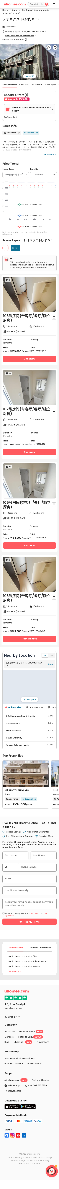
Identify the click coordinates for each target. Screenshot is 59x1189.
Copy (50, 664)
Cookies (27, 1157)
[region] (30, 687)
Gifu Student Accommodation (34, 10)
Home (5, 10)
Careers (9, 1036)
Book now (29, 358)
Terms (10, 1157)
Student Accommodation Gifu (22, 956)
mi (45, 655)
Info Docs (37, 1157)
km (51, 655)
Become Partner (14, 1063)
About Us (10, 1031)
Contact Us (14, 1090)
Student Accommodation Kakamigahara (27, 961)
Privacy (18, 1157)
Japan (14, 10)
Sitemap (47, 1157)
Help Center (42, 1080)
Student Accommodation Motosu (24, 966)
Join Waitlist (29, 638)
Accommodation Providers (20, 1058)
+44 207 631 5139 (37, 1085)
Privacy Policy (34, 913)
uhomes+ (22, 1042)
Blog (7, 1042)
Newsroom (43, 1042)
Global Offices (30, 1031)
